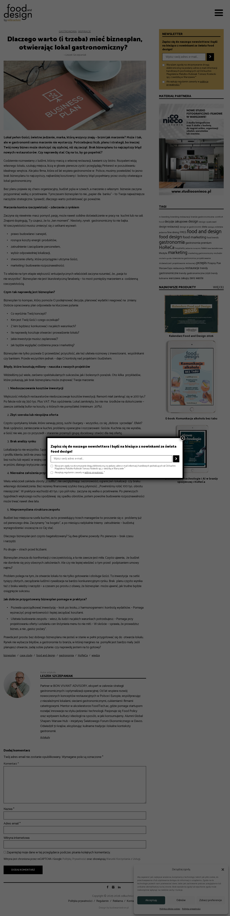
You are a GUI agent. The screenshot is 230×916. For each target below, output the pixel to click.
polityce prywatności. (93, 473)
